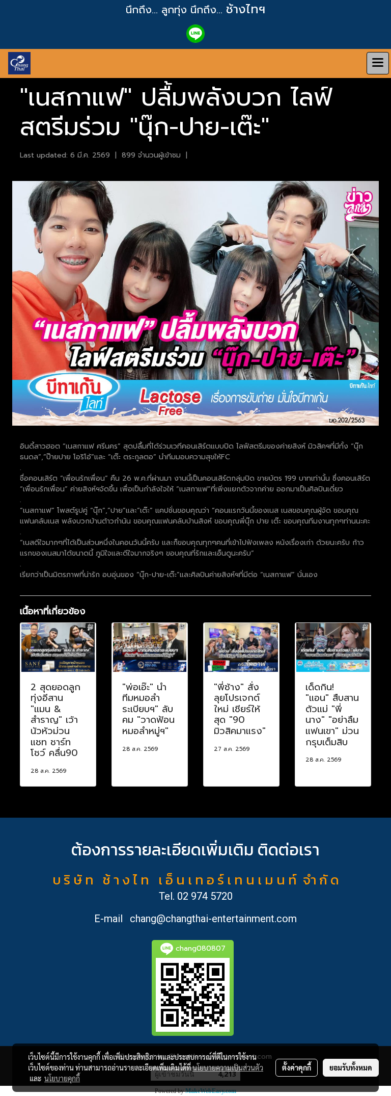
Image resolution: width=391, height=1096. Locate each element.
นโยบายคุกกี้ (62, 1078)
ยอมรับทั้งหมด (350, 1067)
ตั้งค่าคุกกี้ (296, 1067)
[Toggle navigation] (378, 63)
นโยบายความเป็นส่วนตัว (227, 1067)
